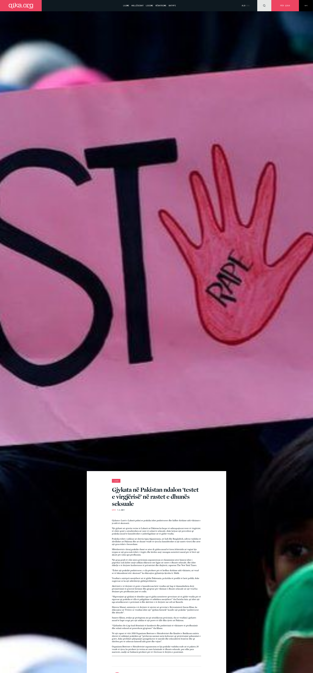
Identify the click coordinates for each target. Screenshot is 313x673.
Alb (243, 6)
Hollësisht (137, 6)
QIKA (114, 510)
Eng (248, 6)
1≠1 (305, 6)
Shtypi (172, 6)
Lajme (126, 6)
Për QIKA (285, 6)
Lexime (149, 6)
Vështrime (160, 6)
